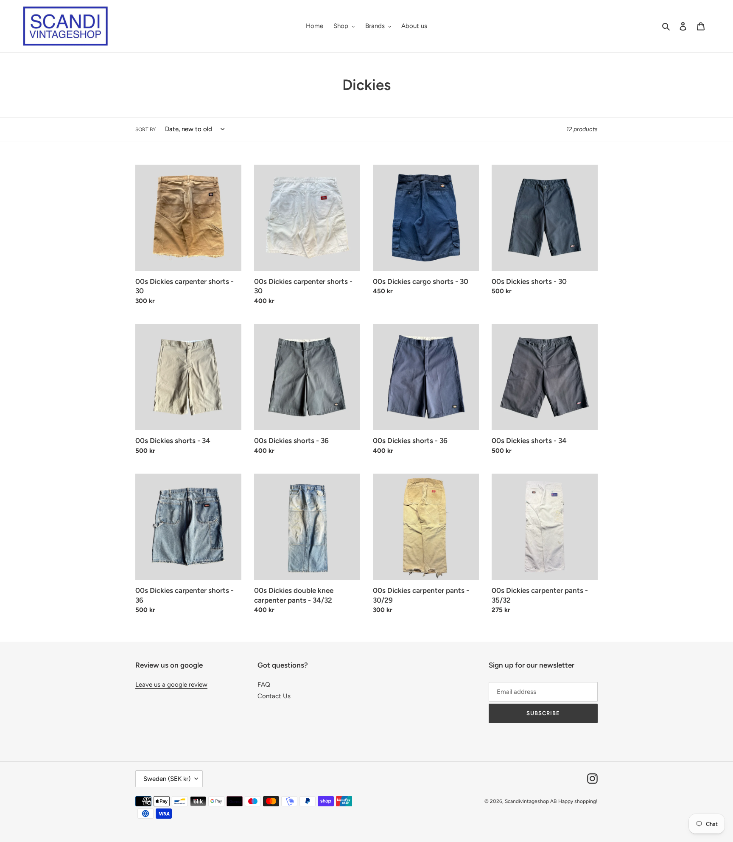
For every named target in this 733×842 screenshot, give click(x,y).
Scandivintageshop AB (531, 801)
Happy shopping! (578, 801)
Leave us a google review (171, 684)
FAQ (263, 684)
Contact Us (274, 696)
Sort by (145, 129)
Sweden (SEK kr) (166, 779)
